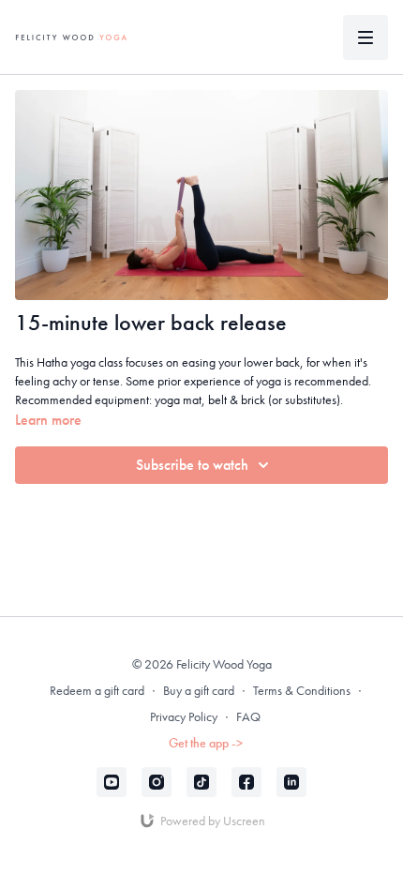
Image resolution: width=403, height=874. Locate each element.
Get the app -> (206, 742)
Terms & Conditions (302, 690)
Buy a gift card (198, 690)
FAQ (248, 716)
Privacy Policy (183, 716)
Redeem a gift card (97, 690)
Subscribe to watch (192, 465)
